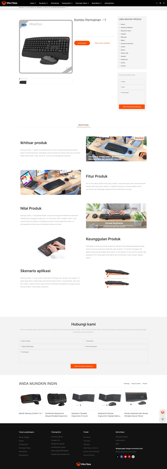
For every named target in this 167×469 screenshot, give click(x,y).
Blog (117, 444)
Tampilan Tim (55, 440)
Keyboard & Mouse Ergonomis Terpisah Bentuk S (109, 414)
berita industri (120, 440)
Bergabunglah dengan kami (60, 454)
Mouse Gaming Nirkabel (91, 451)
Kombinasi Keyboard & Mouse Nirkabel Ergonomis (56, 414)
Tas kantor (31, 7)
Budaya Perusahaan (58, 444)
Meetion (22, 7)
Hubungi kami (23, 455)
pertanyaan (82, 43)
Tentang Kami (23, 444)
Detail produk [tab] (83, 125)
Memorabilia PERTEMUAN (59, 451)
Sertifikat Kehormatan (58, 447)
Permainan (87, 437)
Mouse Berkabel (89, 455)
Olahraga (127, 383)
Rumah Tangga (24, 437)
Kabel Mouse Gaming (91, 448)
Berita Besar (23, 451)
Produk (145, 383)
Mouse (39, 7)
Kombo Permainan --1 (60, 7)
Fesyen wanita (136, 383)
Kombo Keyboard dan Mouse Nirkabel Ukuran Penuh (136, 414)
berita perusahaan (122, 437)
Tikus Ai (47, 7)
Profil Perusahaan (57, 437)
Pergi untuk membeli (102, 43)
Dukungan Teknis (25, 448)
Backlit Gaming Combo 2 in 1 (30, 413)
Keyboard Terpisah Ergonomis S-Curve (80, 414)
